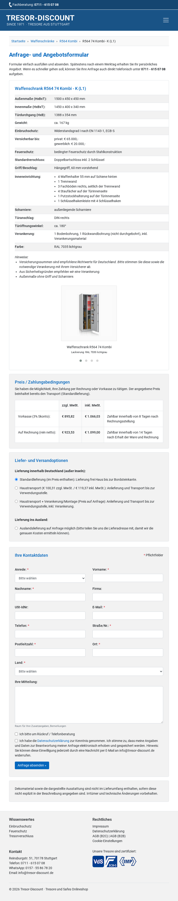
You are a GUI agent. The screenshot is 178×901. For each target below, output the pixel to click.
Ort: (96, 644)
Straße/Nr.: (101, 625)
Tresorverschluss (21, 836)
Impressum (100, 826)
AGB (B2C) (100, 836)
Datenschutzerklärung (53, 741)
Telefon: (22, 625)
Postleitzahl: (25, 644)
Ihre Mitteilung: (26, 682)
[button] (80, 360)
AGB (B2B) (118, 836)
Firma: (97, 588)
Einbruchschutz (20, 826)
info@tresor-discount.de (35, 873)
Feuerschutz (18, 831)
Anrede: (22, 569)
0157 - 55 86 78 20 (38, 868)
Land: (20, 662)
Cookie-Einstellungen (107, 841)
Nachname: (24, 588)
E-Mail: (98, 607)
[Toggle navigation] (165, 20)
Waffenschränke (42, 41)
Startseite (18, 41)
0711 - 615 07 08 (46, 4)
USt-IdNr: (21, 607)
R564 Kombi (68, 41)
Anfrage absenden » (32, 765)
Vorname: (100, 569)
